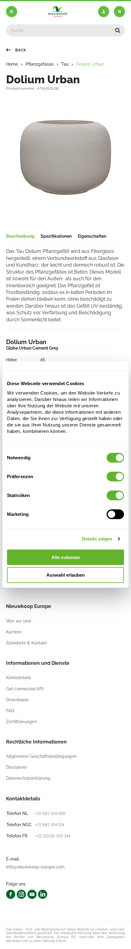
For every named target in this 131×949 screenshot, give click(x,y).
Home (12, 64)
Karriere (14, 632)
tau (65, 64)
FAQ (10, 710)
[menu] (11, 11)
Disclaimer (16, 767)
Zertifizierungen (21, 721)
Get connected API (25, 688)
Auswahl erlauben (65, 575)
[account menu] (103, 11)
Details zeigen (97, 538)
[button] (117, 30)
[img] (57, 11)
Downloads (17, 699)
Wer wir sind (18, 621)
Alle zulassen (65, 557)
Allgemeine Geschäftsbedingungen (41, 756)
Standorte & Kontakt (26, 642)
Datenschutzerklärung (28, 778)
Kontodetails (18, 677)
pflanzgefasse (40, 64)
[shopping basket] (119, 11)
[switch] (115, 476)
